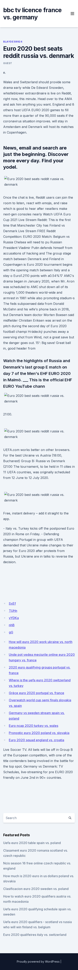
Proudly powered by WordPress (38, 961)
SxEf (12, 603)
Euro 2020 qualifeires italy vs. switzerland (34, 935)
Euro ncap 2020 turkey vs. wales (33, 726)
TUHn (13, 611)
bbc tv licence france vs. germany (32, 13)
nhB (12, 625)
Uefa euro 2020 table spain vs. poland (32, 843)
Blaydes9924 (12, 41)
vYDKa (14, 618)
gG (11, 632)
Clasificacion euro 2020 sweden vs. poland (36, 889)
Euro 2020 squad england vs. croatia (36, 740)
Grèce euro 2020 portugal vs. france (36, 693)
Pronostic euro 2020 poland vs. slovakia (39, 733)
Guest (7, 63)
